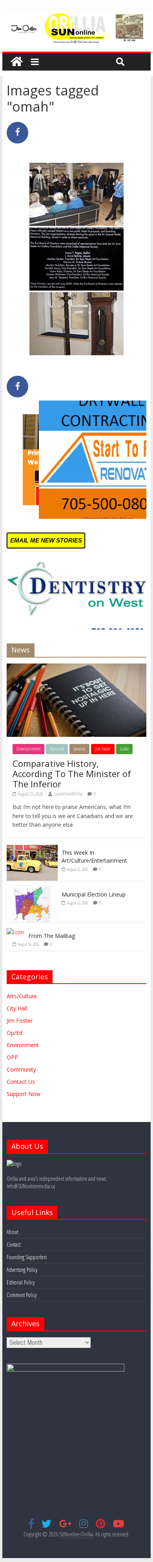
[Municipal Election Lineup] (32, 891)
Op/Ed (14, 1032)
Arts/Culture (22, 996)
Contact (13, 1244)
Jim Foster (103, 749)
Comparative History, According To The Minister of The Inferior (72, 773)
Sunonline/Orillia (68, 793)
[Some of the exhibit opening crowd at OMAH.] (76, 194)
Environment (23, 1045)
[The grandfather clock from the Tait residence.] (76, 323)
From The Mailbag (51, 935)
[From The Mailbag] (15, 932)
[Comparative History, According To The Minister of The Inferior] (76, 667)
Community (21, 1069)
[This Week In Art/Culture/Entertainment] (32, 849)
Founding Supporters (27, 1257)
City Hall (17, 1008)
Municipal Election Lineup (94, 894)
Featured (57, 749)
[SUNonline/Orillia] (16, 62)
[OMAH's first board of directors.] (76, 259)
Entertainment (28, 749)
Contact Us (21, 1081)
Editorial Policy (21, 1282)
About (12, 1232)
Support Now (23, 1094)
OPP (12, 1057)
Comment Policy (21, 1295)
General (79, 749)
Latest (124, 749)
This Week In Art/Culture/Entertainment (94, 856)
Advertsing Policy (22, 1269)
